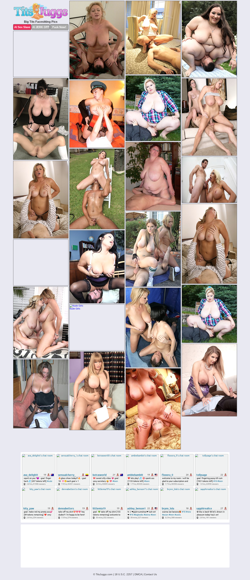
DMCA (138, 574)
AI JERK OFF (40, 27)
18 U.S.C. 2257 (123, 574)
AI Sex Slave (22, 27)
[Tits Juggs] (40, 11)
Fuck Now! (59, 27)
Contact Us (150, 574)
